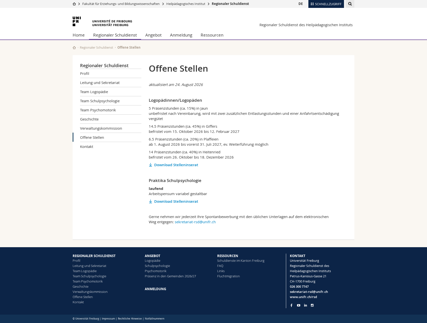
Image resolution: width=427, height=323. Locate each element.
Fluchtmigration (228, 276)
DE (301, 3)
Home (79, 35)
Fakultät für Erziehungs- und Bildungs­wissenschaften (121, 3)
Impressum (108, 318)
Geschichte (89, 119)
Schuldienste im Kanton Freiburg (240, 260)
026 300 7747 (299, 286)
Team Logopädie (94, 91)
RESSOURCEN (227, 256)
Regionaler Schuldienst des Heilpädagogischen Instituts (306, 24)
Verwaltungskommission (101, 128)
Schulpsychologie (157, 265)
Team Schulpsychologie (100, 100)
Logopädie (152, 260)
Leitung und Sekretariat (100, 82)
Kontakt (86, 146)
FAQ (220, 265)
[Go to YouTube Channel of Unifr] (298, 305)
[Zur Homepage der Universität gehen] (102, 21)
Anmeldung (181, 35)
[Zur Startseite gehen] (74, 3)
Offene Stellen (92, 137)
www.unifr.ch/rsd (303, 297)
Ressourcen (212, 35)
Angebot (153, 35)
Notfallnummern (154, 318)
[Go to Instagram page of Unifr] (312, 305)
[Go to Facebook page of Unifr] (291, 305)
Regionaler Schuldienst (230, 3)
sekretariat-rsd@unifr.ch (195, 221)
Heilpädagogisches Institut (185, 3)
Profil (84, 73)
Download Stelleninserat (176, 164)
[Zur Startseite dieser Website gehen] (74, 47)
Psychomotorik (155, 271)
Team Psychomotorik (98, 109)
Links (221, 271)
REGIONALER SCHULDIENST (94, 256)
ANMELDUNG (155, 289)
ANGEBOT (152, 256)
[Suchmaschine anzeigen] (350, 4)
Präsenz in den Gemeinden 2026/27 (170, 276)
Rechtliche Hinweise (130, 318)
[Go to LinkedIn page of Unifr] (305, 305)
